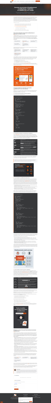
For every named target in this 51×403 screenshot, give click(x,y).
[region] (25, 147)
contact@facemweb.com (25, 396)
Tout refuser (28, 401)
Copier (36, 193)
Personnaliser (24, 401)
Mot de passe (15, 386)
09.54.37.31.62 (26, 395)
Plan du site (36, 396)
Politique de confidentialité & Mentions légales (36, 397)
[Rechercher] (41, 1)
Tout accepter (31, 401)
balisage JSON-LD (18, 134)
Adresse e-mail (15, 384)
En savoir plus (20, 401)
